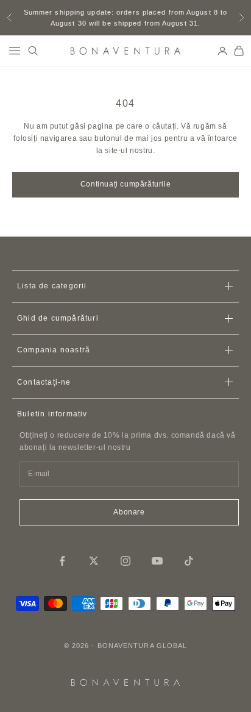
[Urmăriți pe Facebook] (62, 561)
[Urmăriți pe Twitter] (94, 561)
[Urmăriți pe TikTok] (189, 561)
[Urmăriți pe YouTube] (157, 561)
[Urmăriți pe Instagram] (125, 561)
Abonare (128, 512)
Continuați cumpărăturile (125, 184)
